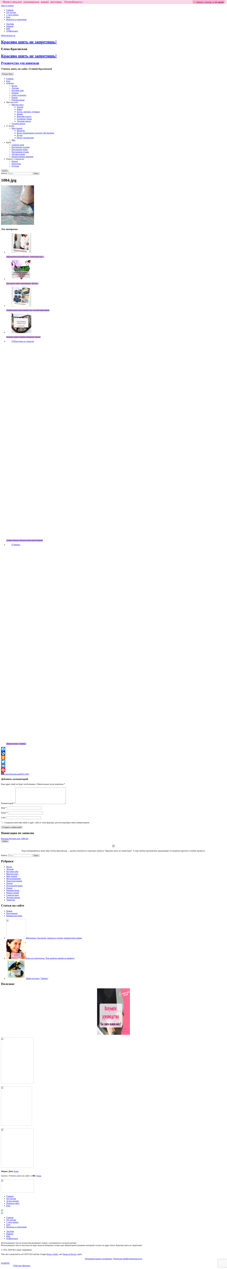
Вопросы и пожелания (16, 19)
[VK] (113, 766)
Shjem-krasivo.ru (8, 35)
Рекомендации (18, 100)
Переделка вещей (14, 881)
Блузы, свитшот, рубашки (28, 112)
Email (4, 813)
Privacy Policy (53, 1254)
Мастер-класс (18, 105)
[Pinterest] (113, 770)
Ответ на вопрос (19, 95)
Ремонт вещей (12, 893)
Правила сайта (12, 1203)
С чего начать (12, 15)
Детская (15, 88)
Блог (8, 17)
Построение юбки (20, 149)
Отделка (15, 166)
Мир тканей (17, 128)
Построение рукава (20, 152)
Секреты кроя (18, 145)
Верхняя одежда (24, 116)
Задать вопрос (12, 1201)
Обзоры (15, 93)
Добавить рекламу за (210, 2)
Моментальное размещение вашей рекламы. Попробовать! (43, 2)
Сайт (3, 817)
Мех (13, 140)
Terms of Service (70, 1254)
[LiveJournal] (113, 753)
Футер (19, 135)
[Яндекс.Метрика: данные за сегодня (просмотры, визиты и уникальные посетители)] (21, 1266)
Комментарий (8, 803)
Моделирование (13, 878)
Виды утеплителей (25, 138)
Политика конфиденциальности (127, 1259)
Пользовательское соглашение (98, 1259)
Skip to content (7, 5)
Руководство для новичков (20, 63)
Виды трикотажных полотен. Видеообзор (35, 133)
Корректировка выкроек (22, 156)
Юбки (19, 109)
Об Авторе (11, 12)
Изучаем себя (18, 90)
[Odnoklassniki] (113, 757)
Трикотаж (10, 900)
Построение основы (21, 147)
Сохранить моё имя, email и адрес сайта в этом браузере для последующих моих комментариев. (47, 822)
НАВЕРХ (5, 1263)
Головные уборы (24, 119)
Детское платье (18, 154)
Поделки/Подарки (14, 886)
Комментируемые (14, 916)
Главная (9, 10)
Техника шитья (18, 123)
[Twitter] (113, 762)
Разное (15, 97)
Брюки (20, 114)
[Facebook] (113, 749)
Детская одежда (24, 121)
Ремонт (15, 161)
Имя (3, 808)
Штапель (21, 130)
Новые (9, 911)
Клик (16, 1171)
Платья (20, 107)
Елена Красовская (12, 774)
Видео (14, 86)
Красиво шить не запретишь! (29, 41)
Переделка (16, 164)
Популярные (12, 913)
